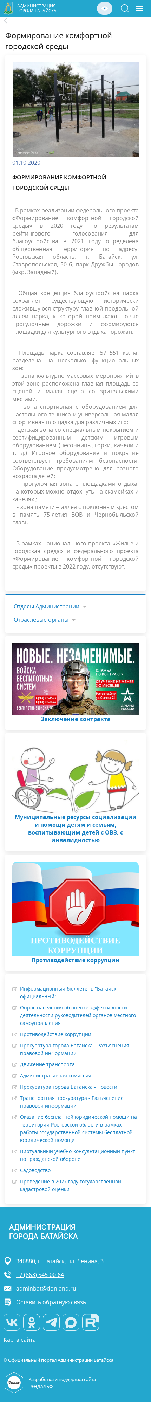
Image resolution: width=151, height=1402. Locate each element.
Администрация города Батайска (37, 8)
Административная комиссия (55, 1075)
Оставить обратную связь (51, 1302)
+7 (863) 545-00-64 (40, 1275)
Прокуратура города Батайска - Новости (68, 1086)
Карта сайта (20, 1339)
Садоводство (35, 1170)
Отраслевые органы (41, 620)
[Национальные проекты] (9, 21)
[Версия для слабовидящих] (104, 8)
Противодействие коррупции (55, 1034)
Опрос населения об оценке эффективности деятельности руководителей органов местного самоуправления (78, 1015)
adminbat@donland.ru (46, 1288)
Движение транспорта (47, 1064)
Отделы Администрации (46, 606)
